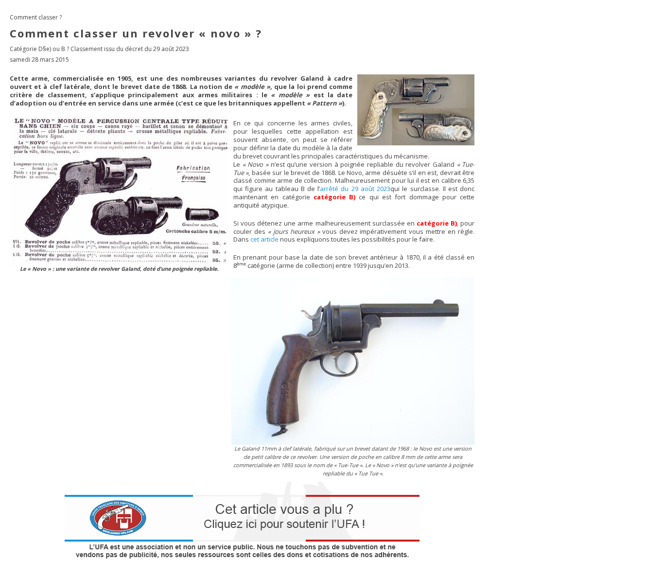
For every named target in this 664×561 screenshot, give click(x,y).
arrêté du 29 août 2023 (355, 188)
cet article (264, 239)
